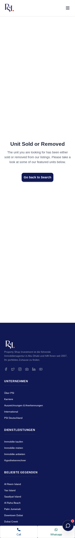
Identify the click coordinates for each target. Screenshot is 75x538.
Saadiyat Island (12, 496)
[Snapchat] (27, 369)
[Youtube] (41, 369)
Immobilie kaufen (13, 441)
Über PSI (9, 393)
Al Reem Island (12, 484)
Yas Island (10, 490)
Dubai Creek (11, 521)
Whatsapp (56, 534)
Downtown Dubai (13, 515)
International (11, 411)
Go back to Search (37, 177)
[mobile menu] (68, 8)
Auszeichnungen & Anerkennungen (23, 405)
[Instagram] (20, 369)
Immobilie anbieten (14, 454)
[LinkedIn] (34, 369)
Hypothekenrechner (15, 460)
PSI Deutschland (13, 417)
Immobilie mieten (13, 447)
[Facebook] (6, 369)
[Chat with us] (68, 525)
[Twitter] (13, 369)
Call (19, 534)
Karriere (8, 399)
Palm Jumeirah (12, 509)
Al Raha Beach (12, 502)
